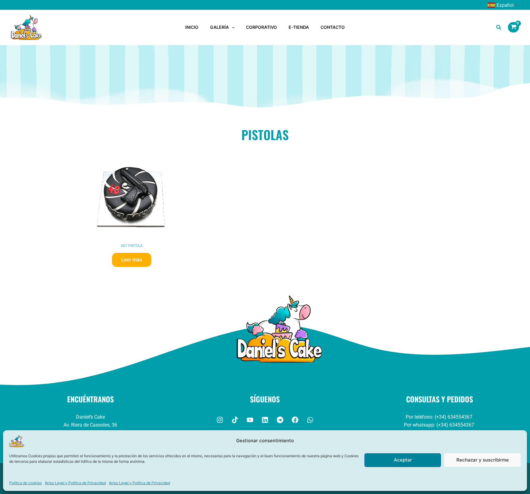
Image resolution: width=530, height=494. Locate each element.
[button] (231, 27)
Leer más (131, 260)
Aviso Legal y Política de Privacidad (75, 483)
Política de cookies (25, 483)
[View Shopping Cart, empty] (513, 27)
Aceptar (403, 460)
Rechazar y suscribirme (482, 460)
